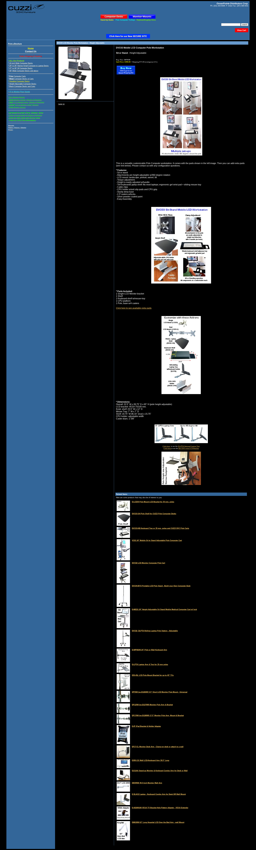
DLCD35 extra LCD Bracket (189, 448)
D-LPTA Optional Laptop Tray (189, 446)
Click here (166, 446)
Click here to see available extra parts (133, 308)
